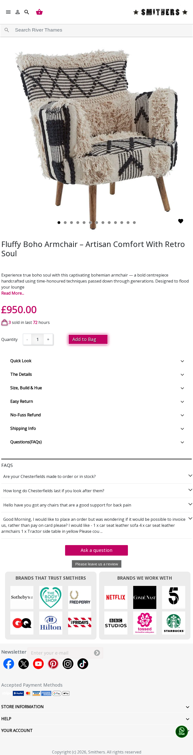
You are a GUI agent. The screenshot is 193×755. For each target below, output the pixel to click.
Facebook (8, 663)
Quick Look (20, 360)
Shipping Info (23, 428)
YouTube (38, 663)
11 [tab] (121, 222)
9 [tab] (109, 222)
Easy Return (21, 401)
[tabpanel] (96, 139)
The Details (21, 374)
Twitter (23, 663)
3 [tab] (71, 222)
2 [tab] (65, 222)
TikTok (82, 663)
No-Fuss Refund (25, 415)
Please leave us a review (96, 563)
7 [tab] (96, 222)
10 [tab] (115, 222)
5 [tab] (84, 222)
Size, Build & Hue (26, 388)
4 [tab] (77, 222)
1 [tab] (59, 222)
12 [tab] (128, 222)
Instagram (68, 663)
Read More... (12, 293)
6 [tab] (90, 222)
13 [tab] (134, 222)
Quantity (9, 339)
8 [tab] (103, 222)
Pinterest (53, 663)
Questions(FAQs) (26, 442)
